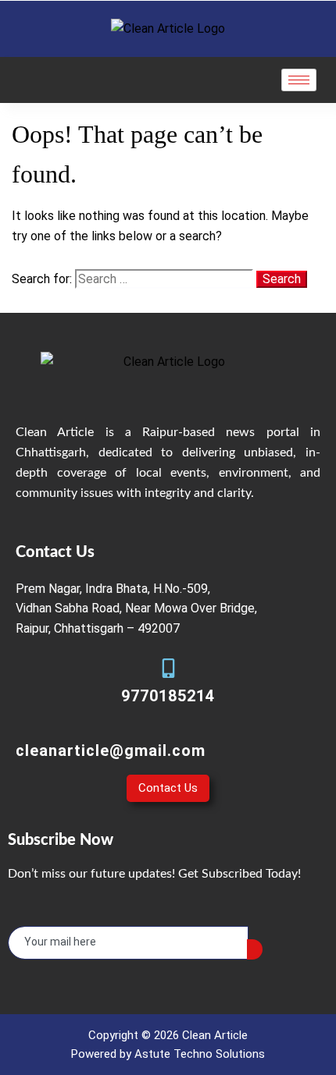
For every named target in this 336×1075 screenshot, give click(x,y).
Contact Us (168, 788)
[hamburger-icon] (298, 80)
